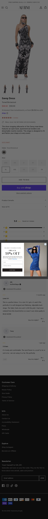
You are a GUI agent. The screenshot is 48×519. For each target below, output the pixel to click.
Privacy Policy (14, 259)
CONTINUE (12, 270)
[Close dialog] (45, 244)
